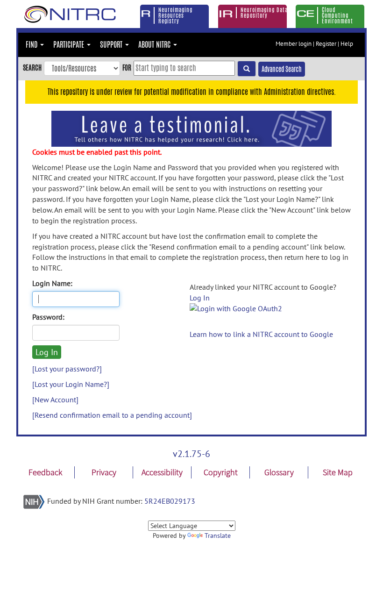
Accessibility (162, 472)
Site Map (338, 472)
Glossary (279, 472)
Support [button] (112, 44)
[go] (246, 69)
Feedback (45, 472)
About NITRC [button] (155, 44)
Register (326, 44)
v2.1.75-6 (191, 454)
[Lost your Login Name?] (70, 384)
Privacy (104, 472)
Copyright (221, 472)
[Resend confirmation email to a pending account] (112, 415)
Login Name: (52, 283)
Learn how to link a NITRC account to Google (261, 334)
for (126, 67)
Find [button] (32, 44)
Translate (218, 535)
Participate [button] (69, 44)
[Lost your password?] (67, 368)
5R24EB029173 (169, 501)
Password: (48, 316)
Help (346, 44)
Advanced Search (282, 69)
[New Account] (55, 399)
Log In (200, 297)
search (32, 67)
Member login (294, 44)
